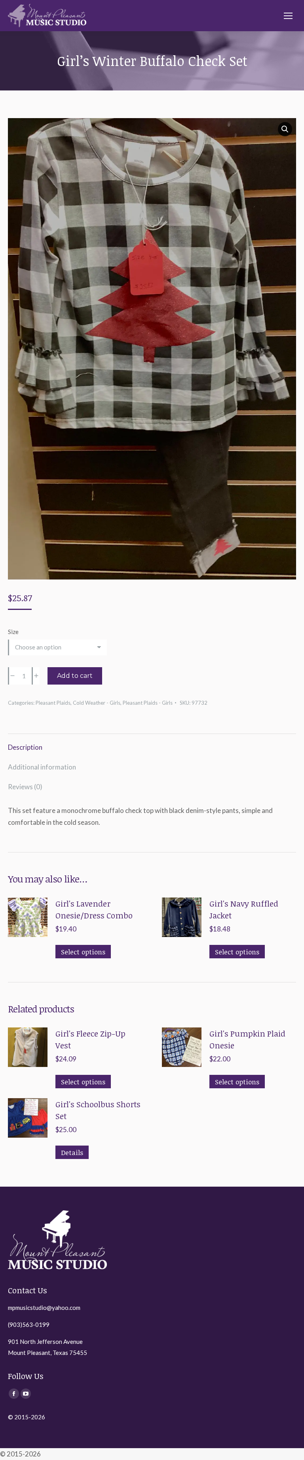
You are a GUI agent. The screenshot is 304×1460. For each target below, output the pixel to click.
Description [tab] (25, 747)
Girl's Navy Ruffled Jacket (243, 909)
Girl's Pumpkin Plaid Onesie (247, 1039)
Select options (83, 951)
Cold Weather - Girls (96, 703)
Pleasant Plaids (53, 703)
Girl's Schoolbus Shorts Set (98, 1110)
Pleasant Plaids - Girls (148, 703)
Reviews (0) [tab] (25, 787)
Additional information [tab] (42, 767)
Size (13, 631)
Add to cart (75, 675)
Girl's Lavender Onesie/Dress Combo (94, 909)
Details (72, 1152)
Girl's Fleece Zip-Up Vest (90, 1039)
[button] (285, 129)
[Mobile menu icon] (288, 16)
